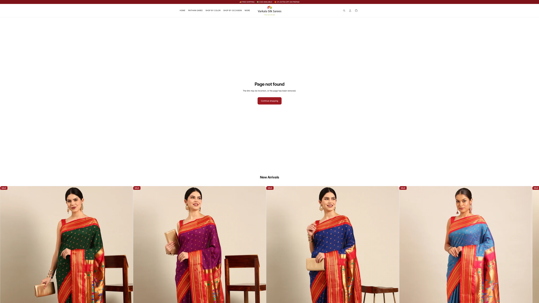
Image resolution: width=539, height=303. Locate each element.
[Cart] (356, 10)
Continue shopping (269, 101)
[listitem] (247, 10)
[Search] (344, 10)
